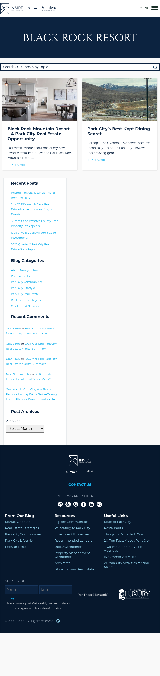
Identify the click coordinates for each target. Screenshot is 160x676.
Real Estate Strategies (26, 300)
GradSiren (13, 328)
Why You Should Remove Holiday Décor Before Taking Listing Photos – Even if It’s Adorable (31, 394)
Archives (13, 421)
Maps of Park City (117, 522)
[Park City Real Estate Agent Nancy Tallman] (11, 8)
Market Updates (17, 522)
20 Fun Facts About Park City (127, 540)
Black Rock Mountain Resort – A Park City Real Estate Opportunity (38, 133)
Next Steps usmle (18, 374)
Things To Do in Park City (123, 534)
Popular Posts (20, 276)
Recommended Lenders (73, 540)
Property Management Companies (72, 555)
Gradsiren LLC (15, 389)
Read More (16, 165)
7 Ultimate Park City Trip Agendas (123, 548)
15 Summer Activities (120, 557)
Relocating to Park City (72, 528)
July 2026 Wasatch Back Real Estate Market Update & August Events (32, 209)
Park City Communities (26, 282)
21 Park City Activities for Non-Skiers (127, 565)
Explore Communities (71, 522)
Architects (62, 563)
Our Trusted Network (25, 306)
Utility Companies (68, 547)
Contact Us (79, 485)
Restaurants (113, 528)
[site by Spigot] (58, 621)
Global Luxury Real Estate (74, 569)
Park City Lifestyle (23, 288)
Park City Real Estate (25, 294)
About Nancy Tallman (26, 270)
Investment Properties (72, 534)
